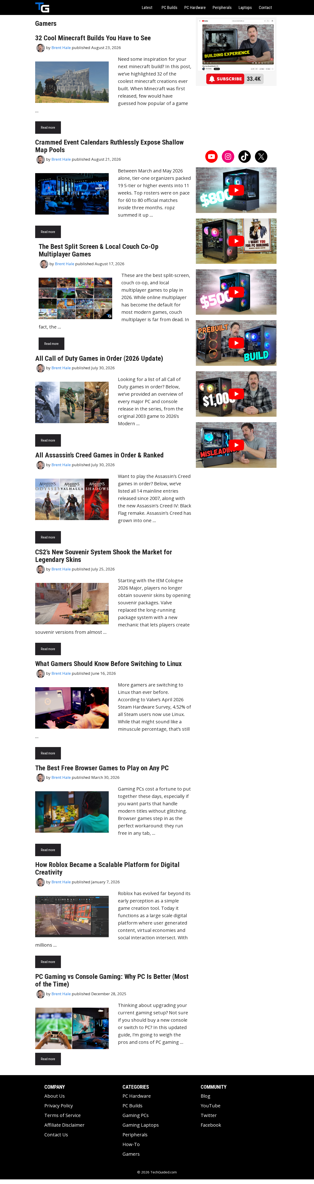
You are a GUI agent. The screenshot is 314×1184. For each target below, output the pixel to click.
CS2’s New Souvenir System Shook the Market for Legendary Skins (103, 556)
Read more (48, 127)
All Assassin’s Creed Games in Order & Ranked (99, 455)
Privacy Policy (58, 1106)
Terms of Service (62, 1115)
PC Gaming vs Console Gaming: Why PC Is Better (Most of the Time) (111, 980)
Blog (205, 1096)
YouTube (210, 1106)
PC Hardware (195, 7)
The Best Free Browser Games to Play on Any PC (102, 768)
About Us (54, 1096)
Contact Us (56, 1135)
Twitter (209, 1115)
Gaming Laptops (141, 1125)
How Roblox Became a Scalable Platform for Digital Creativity (107, 868)
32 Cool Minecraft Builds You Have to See (93, 38)
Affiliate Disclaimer (64, 1125)
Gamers (131, 1154)
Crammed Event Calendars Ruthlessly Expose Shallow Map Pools (109, 146)
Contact (265, 7)
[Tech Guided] (42, 7)
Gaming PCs (136, 1115)
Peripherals (222, 7)
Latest (147, 7)
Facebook (211, 1125)
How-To (131, 1144)
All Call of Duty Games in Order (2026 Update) (99, 358)
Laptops (245, 7)
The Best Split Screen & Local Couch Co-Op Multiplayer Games (98, 250)
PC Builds (169, 7)
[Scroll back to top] (76, 1025)
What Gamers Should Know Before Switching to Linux (108, 664)
